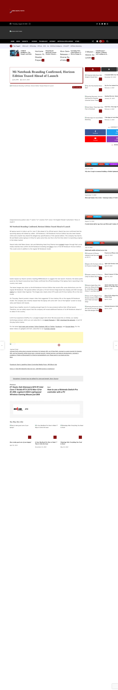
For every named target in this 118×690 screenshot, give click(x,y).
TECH (107, 164)
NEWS (18, 41)
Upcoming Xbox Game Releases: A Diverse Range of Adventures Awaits (76, 53)
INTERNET (53, 41)
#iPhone (39, 46)
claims (12, 292)
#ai (48, 46)
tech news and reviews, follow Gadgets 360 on (34, 326)
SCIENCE (34, 41)
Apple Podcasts (49, 320)
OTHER (77, 41)
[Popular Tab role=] (93, 69)
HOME (12, 41)
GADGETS (25, 41)
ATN (17, 79)
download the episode (67, 320)
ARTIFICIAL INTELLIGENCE (65, 41)
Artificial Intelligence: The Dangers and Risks (26, 52)
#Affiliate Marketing (76, 46)
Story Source (54, 378)
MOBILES (101, 164)
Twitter (52, 326)
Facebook (58, 326)
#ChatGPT (66, 46)
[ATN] (18, 409)
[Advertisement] (46, 264)
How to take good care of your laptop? (20, 442)
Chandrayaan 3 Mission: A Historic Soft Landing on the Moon (101, 53)
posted (61, 244)
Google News (69, 326)
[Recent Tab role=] (109, 69)
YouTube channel (49, 329)
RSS (58, 320)
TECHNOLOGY (43, 41)
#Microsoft (25, 46)
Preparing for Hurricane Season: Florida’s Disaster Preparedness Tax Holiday (51, 54)
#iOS (44, 46)
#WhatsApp (33, 46)
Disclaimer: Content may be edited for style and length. (31, 378)
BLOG (89, 164)
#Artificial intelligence (56, 46)
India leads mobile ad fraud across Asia (96, 250)
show (51, 246)
